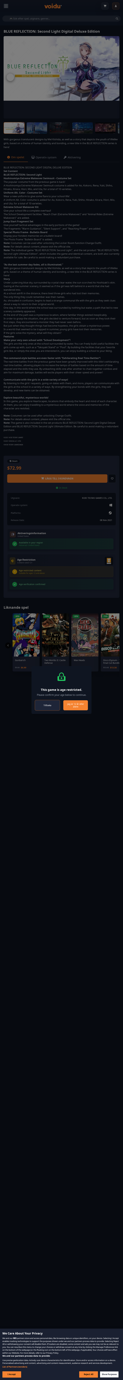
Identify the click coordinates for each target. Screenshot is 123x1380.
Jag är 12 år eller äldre (75, 705)
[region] (61, 1354)
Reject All (88, 1374)
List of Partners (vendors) (14, 1366)
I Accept (12, 1374)
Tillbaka (47, 705)
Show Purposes (109, 1374)
